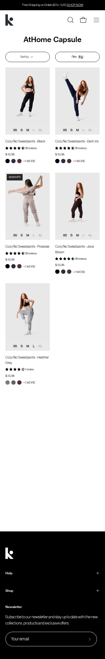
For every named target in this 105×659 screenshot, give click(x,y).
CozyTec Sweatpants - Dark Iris (77, 141)
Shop (9, 591)
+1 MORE (29, 161)
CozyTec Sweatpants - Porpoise (27, 246)
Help (8, 573)
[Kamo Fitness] (9, 20)
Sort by (24, 56)
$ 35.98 (10, 154)
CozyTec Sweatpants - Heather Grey (27, 360)
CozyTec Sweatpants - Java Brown (74, 249)
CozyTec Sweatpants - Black (25, 141)
